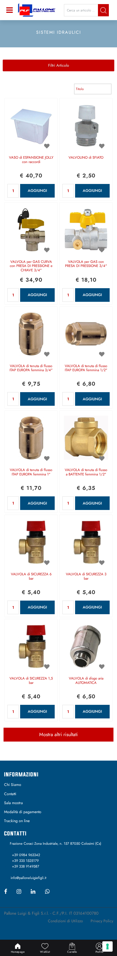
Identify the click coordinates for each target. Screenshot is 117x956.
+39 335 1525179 (25, 860)
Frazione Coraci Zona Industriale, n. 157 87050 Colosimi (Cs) (55, 843)
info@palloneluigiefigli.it (28, 877)
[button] (103, 10)
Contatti (10, 794)
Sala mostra (13, 803)
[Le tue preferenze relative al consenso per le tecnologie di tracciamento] (107, 946)
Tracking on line (17, 820)
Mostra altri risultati (58, 734)
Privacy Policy (102, 921)
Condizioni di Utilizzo (65, 921)
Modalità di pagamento (22, 811)
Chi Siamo (12, 784)
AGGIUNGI (37, 190)
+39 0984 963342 (26, 854)
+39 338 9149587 (25, 866)
